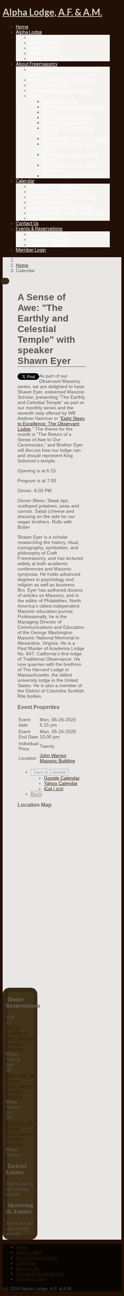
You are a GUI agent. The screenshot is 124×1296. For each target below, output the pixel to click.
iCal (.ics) (53, 788)
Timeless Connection (64, 122)
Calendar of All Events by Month (62, 197)
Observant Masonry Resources (61, 90)
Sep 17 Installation (17, 1030)
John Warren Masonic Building (19, 1043)
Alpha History (43, 53)
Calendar (25, 181)
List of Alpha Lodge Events (56, 191)
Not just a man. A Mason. (68, 117)
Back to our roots (60, 101)
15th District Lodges (49, 85)
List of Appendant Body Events (61, 207)
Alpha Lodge (29, 32)
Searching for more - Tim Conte (75, 138)
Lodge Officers (44, 42)
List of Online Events (50, 202)
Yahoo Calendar (61, 783)
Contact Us (27, 223)
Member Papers (46, 37)
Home (22, 26)
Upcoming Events (47, 234)
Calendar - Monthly (48, 244)
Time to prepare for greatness (73, 175)
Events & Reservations (39, 228)
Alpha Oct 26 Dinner (19, 1125)
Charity (49, 112)
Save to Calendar (49, 772)
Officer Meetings (46, 218)
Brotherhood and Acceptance (73, 106)
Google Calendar (62, 778)
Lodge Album (43, 48)
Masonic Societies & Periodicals (62, 80)
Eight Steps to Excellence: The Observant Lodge (51, 424)
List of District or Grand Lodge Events (67, 212)
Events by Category (49, 239)
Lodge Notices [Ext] (49, 58)
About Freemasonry (37, 64)
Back (36, 793)
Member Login (31, 250)
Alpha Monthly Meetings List (58, 186)
